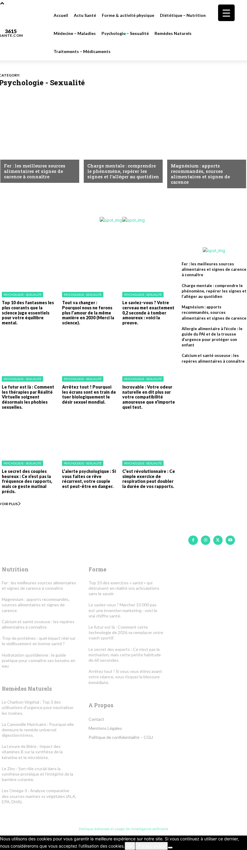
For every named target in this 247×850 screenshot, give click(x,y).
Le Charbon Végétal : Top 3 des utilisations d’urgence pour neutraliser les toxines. (37, 707)
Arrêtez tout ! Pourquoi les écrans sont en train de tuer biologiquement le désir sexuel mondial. (89, 394)
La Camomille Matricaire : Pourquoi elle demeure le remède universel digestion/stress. (38, 730)
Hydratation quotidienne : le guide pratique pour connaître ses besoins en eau (38, 660)
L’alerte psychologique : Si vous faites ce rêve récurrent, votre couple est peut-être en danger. (89, 479)
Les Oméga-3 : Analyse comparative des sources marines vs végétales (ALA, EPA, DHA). (39, 796)
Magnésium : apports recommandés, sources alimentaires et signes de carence (200, 174)
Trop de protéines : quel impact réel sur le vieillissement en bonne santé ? (39, 641)
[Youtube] (230, 540)
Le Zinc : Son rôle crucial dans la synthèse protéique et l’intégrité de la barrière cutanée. (37, 774)
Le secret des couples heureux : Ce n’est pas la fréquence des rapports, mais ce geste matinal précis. (27, 481)
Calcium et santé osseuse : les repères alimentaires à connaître (38, 624)
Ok (130, 845)
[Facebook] (193, 540)
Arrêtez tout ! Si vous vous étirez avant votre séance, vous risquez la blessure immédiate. (125, 677)
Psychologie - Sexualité (22, 294)
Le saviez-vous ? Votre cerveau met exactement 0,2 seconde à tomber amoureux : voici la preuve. (148, 312)
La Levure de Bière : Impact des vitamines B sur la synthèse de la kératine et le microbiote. (32, 752)
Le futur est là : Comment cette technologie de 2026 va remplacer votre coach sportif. (126, 632)
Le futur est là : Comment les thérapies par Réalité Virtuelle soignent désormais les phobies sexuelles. (28, 397)
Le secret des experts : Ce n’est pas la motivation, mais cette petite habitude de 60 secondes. (125, 655)
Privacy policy (151, 845)
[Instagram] (205, 540)
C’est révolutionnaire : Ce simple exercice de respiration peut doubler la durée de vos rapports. (148, 479)
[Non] (170, 847)
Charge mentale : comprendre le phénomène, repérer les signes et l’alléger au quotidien (123, 171)
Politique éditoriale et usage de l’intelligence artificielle (123, 829)
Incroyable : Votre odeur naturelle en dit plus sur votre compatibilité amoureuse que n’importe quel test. (148, 397)
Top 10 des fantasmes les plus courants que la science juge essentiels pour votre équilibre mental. (28, 312)
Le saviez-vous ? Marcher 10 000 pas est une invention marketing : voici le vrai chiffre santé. (123, 610)
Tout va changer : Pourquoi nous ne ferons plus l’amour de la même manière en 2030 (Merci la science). (88, 312)
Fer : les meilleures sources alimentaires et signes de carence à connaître (34, 171)
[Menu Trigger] (226, 13)
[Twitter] (218, 540)
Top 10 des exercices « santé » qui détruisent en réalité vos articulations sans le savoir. (124, 588)
